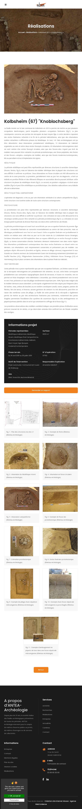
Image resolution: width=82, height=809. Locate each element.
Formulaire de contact (56, 764)
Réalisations (31, 32)
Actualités (47, 723)
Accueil (21, 32)
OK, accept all (14, 796)
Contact (46, 732)
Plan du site (8, 762)
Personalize (14, 800)
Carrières (46, 728)
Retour (41, 670)
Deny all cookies (14, 804)
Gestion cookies (10, 767)
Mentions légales (11, 758)
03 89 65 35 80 (53, 772)
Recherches (47, 710)
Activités (46, 706)
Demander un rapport (41, 390)
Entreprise (47, 719)
